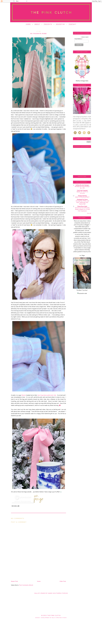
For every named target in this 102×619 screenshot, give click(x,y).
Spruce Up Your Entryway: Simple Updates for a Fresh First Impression (82, 209)
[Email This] (14, 506)
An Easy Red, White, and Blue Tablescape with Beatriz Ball (82, 202)
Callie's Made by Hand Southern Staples (51, 593)
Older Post (63, 581)
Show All (89, 213)
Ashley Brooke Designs (82, 185)
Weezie (23, 395)
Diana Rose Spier (82, 206)
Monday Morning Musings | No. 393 (82, 187)
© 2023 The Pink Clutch (51, 615)
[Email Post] (12, 505)
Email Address (79, 39)
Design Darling (82, 196)
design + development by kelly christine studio (51, 617)
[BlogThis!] (15, 506)
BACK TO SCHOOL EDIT (82, 197)
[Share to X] (17, 506)
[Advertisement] (23, 569)
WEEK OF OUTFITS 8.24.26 (82, 192)
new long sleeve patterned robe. (47, 395)
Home (38, 581)
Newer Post (14, 581)
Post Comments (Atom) (26, 585)
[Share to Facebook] (18, 506)
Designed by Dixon (82, 199)
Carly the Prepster (82, 190)
